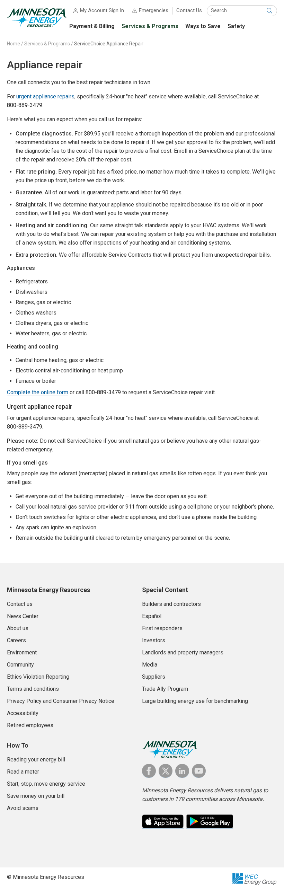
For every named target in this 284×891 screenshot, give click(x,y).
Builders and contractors (171, 604)
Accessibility (22, 713)
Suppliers (153, 676)
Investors (153, 640)
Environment (22, 652)
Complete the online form (37, 392)
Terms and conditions (33, 689)
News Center (22, 616)
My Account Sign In (102, 10)
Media (149, 664)
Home (13, 43)
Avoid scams (22, 808)
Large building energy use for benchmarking (195, 701)
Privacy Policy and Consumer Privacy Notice (60, 701)
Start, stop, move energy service (46, 783)
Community (20, 664)
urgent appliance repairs (45, 96)
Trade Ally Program (165, 689)
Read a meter (23, 771)
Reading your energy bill (36, 759)
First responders (162, 628)
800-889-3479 (24, 105)
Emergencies (153, 10)
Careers (16, 640)
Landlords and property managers (182, 652)
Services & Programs (47, 43)
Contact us (20, 604)
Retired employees (30, 725)
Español (151, 616)
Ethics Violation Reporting (38, 676)
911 (130, 506)
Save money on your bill (35, 796)
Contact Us (189, 10)
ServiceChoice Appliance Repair (108, 43)
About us (17, 628)
